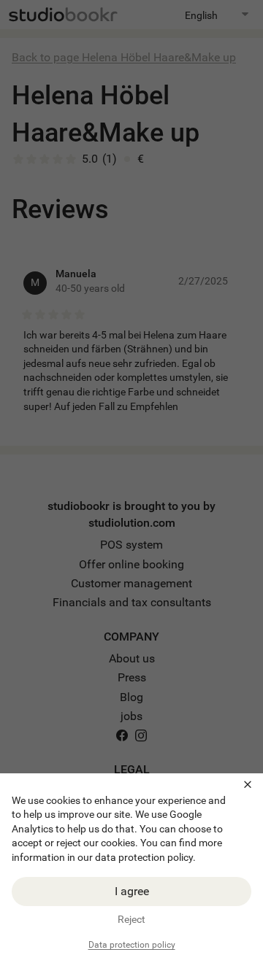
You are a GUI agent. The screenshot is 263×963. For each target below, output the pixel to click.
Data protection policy (131, 945)
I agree (132, 891)
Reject (131, 919)
